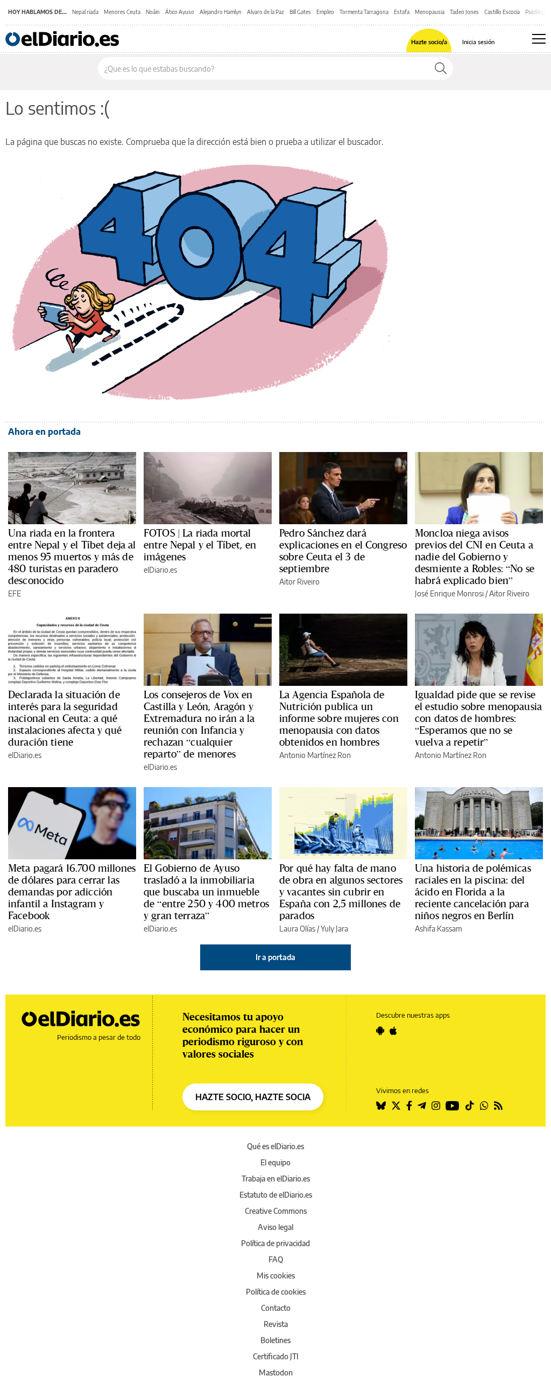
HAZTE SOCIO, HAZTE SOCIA (252, 1097)
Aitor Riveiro (299, 581)
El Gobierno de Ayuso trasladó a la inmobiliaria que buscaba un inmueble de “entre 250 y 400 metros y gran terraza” (206, 891)
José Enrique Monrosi (449, 593)
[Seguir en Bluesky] (381, 1105)
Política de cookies (276, 1291)
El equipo (275, 1162)
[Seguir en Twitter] (396, 1105)
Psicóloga (536, 12)
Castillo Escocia (502, 12)
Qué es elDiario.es (275, 1146)
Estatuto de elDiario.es (275, 1194)
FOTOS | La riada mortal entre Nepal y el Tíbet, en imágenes (200, 544)
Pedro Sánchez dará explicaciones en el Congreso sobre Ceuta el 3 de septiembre (343, 550)
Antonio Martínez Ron (315, 755)
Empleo (325, 12)
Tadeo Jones (464, 12)
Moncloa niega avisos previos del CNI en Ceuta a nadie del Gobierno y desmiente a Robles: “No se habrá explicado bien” (474, 556)
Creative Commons (276, 1210)
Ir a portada (275, 957)
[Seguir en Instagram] (436, 1105)
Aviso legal (275, 1227)
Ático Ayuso (179, 12)
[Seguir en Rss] (498, 1105)
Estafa (401, 12)
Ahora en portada (44, 431)
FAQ (276, 1259)
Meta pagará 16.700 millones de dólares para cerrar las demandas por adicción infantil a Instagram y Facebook (72, 891)
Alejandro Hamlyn (221, 12)
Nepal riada (85, 12)
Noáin (153, 12)
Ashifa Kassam (438, 928)
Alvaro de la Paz (265, 12)
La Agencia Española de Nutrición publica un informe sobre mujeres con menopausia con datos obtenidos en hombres (339, 718)
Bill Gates (300, 12)
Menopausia (429, 12)
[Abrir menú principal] (539, 39)
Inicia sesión (478, 42)
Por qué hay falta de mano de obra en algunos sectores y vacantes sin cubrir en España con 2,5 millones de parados (340, 891)
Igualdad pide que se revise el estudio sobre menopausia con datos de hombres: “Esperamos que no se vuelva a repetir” (478, 718)
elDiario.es (160, 569)
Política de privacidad (275, 1243)
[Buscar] (440, 68)
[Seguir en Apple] (393, 1030)
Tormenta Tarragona (364, 12)
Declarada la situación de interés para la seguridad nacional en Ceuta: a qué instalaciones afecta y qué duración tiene (65, 718)
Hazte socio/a (429, 42)
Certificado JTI (276, 1356)
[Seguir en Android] (380, 1030)
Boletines (275, 1340)
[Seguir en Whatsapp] (484, 1105)
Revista (276, 1324)
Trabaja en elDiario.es (276, 1178)
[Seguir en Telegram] (422, 1105)
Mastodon (276, 1372)
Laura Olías (297, 928)
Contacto (276, 1307)
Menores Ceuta (122, 12)
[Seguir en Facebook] (409, 1105)
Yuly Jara (334, 928)
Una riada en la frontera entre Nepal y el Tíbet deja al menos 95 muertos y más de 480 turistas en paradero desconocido (72, 556)
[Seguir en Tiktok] (470, 1105)
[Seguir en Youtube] (453, 1105)
